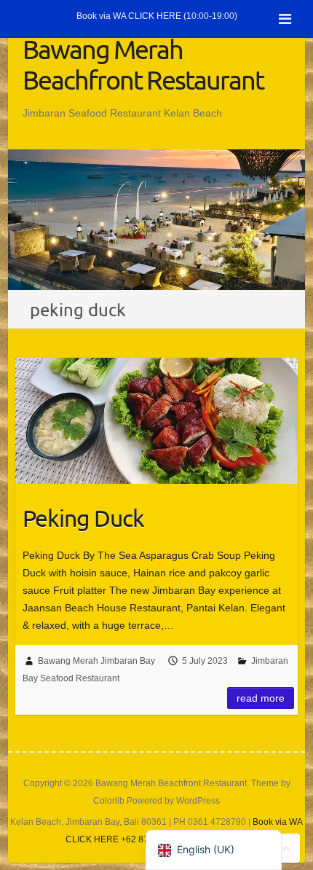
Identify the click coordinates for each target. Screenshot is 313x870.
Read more (261, 698)
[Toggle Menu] (285, 19)
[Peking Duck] (156, 421)
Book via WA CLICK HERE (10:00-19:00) (156, 16)
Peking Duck (83, 517)
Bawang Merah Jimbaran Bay (96, 661)
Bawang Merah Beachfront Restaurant (143, 64)
